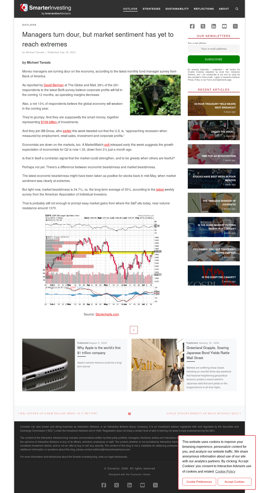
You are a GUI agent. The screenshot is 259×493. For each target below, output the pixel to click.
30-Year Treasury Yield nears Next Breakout (215, 105)
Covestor (113, 468)
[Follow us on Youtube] (224, 26)
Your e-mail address (197, 43)
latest (160, 189)
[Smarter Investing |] (45, 6)
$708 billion (49, 122)
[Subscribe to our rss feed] (235, 26)
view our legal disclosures (113, 456)
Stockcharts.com (107, 314)
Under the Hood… (223, 131)
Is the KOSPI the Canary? (219, 277)
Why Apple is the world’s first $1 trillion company (99, 350)
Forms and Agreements (217, 79)
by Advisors (56, 13)
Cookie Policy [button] (225, 471)
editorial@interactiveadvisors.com (111, 449)
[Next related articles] (134, 330)
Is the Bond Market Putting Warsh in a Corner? (217, 226)
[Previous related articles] (125, 330)
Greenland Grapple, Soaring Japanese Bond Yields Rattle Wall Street (208, 352)
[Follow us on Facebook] (192, 26)
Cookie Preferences (199, 481)
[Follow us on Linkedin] (213, 26)
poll (107, 144)
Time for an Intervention (219, 156)
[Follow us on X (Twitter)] (203, 26)
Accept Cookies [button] (234, 481)
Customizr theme (140, 474)
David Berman (54, 85)
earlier (67, 130)
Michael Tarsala (35, 52)
